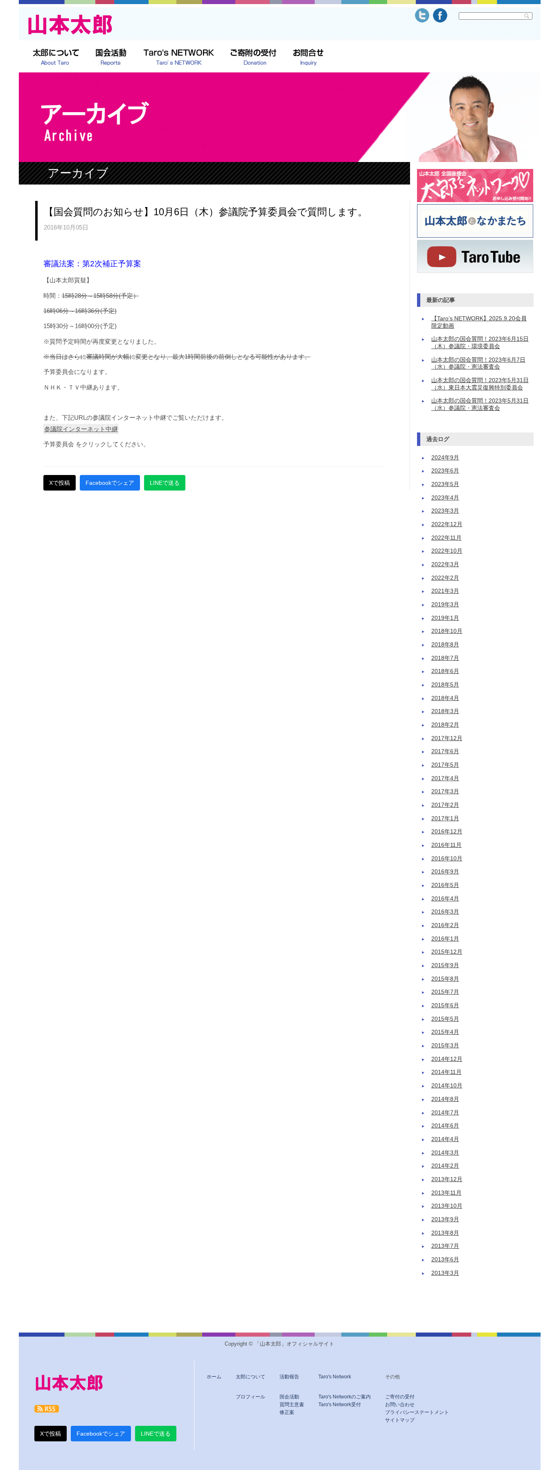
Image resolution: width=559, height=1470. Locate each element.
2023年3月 (445, 511)
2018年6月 (445, 671)
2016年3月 (445, 912)
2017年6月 (445, 751)
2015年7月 (445, 992)
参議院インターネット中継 (81, 428)
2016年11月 (446, 845)
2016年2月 (445, 925)
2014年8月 (445, 1099)
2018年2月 (445, 725)
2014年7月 (445, 1113)
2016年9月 (445, 872)
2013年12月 (446, 1179)
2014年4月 (445, 1139)
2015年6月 (445, 1005)
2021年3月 (445, 591)
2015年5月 (445, 1019)
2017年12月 (446, 738)
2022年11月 (446, 538)
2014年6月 (445, 1126)
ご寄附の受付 (253, 58)
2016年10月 (446, 858)
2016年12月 (446, 831)
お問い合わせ (400, 1404)
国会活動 (289, 1397)
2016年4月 (445, 899)
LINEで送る (165, 482)
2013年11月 (446, 1193)
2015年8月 (445, 979)
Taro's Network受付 (339, 1404)
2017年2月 (445, 805)
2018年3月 (445, 711)
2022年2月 (445, 578)
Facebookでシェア (110, 482)
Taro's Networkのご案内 (344, 1397)
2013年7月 (445, 1246)
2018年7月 (445, 658)
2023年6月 (445, 471)
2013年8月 (445, 1233)
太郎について (56, 58)
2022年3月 (445, 564)
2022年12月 (446, 524)
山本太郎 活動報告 (111, 58)
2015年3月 (445, 1045)
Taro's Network (334, 1377)
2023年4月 (445, 498)
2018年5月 (445, 685)
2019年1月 (445, 618)
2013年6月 (445, 1259)
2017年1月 (445, 818)
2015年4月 (445, 1032)
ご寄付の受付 (400, 1397)
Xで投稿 (59, 482)
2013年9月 (445, 1219)
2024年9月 (445, 458)
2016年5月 (445, 885)
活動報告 (289, 1377)
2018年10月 (446, 631)
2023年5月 (445, 484)
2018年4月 (445, 698)
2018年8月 (445, 645)
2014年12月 (446, 1059)
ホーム (214, 1377)
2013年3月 (445, 1273)
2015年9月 (445, 965)
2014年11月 (446, 1072)
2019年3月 (445, 604)
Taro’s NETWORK (178, 58)
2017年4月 (445, 778)
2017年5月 (445, 765)
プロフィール (250, 1397)
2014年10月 (446, 1086)
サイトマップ (400, 1420)
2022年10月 (446, 551)
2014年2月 (445, 1166)
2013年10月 (446, 1206)
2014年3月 (445, 1153)
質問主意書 (292, 1404)
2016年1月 (445, 939)
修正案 (287, 1412)
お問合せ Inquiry (308, 58)
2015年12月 (446, 952)
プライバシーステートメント (417, 1412)
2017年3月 (445, 791)
